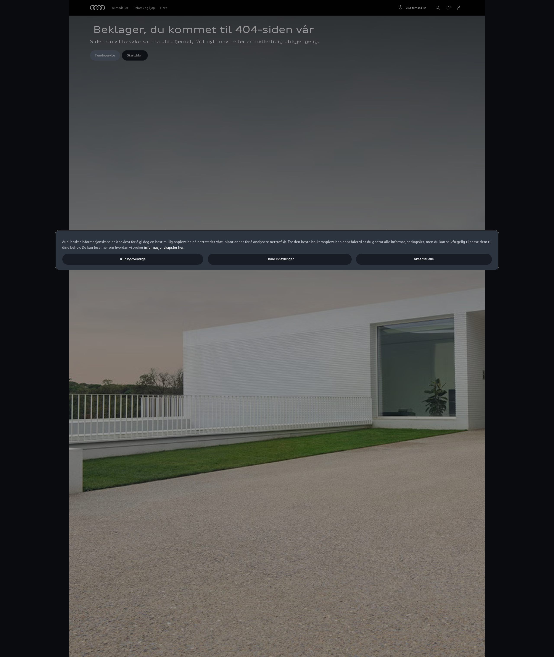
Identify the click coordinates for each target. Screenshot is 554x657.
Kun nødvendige (133, 259)
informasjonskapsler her (163, 247)
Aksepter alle (424, 259)
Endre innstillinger (280, 259)
